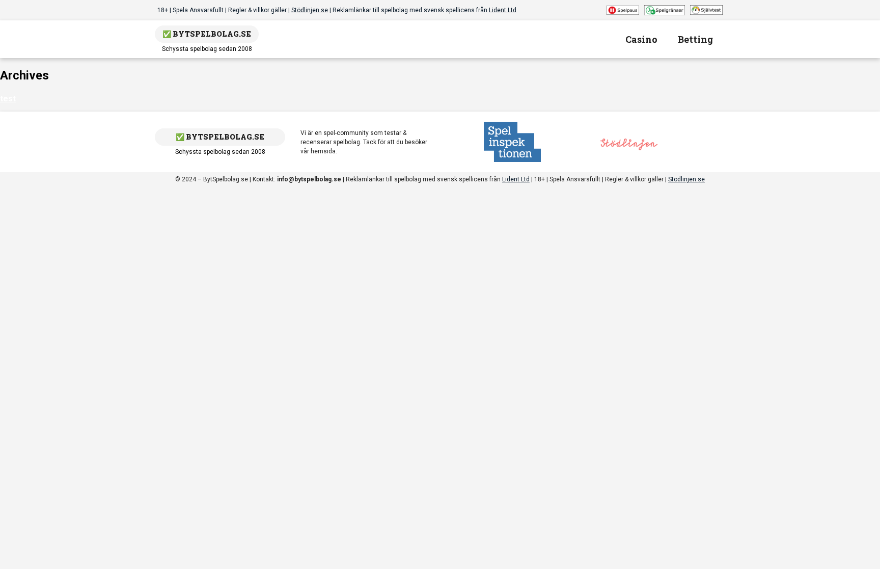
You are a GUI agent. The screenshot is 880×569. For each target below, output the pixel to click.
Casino (641, 39)
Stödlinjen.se (309, 10)
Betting (695, 39)
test (8, 98)
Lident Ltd (502, 10)
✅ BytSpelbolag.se (206, 34)
